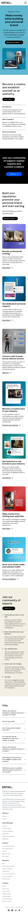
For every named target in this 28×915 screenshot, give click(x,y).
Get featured (6, 478)
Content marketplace (7, 831)
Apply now (5, 372)
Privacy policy (19, 907)
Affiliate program (6, 894)
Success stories (6, 879)
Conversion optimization (8, 873)
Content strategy (6, 828)
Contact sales (5, 891)
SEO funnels (5, 856)
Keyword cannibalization (8, 836)
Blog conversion (6, 853)
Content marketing (7, 876)
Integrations (5, 839)
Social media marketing (8, 866)
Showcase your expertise (10, 425)
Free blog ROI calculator (8, 846)
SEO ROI (4, 851)
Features (4, 819)
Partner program (6, 896)
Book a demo (6, 267)
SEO (3, 863)
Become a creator (7, 901)
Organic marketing (7, 868)
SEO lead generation (7, 848)
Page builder (5, 833)
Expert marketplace (7, 899)
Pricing (4, 886)
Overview (4, 816)
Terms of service (10, 907)
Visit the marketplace (9, 579)
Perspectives (5, 871)
